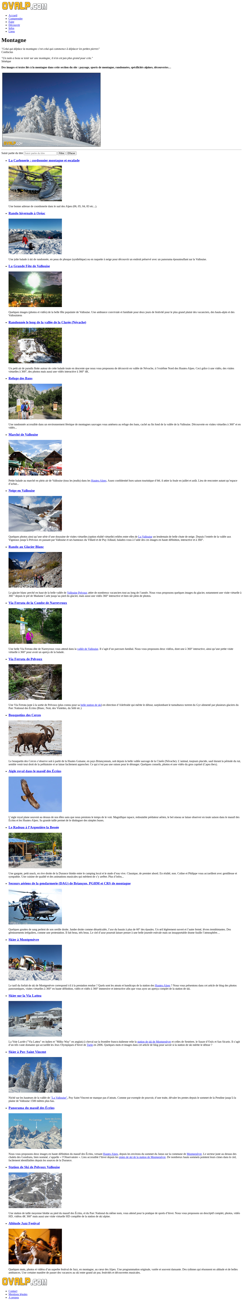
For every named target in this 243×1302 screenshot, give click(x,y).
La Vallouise (145, 536)
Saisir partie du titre (12, 153)
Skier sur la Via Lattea (25, 995)
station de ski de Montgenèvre (154, 1041)
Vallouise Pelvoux (77, 592)
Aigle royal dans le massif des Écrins (35, 771)
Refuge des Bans (20, 378)
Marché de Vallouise (23, 434)
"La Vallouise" (59, 1097)
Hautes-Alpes (98, 480)
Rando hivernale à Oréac (27, 213)
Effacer (71, 153)
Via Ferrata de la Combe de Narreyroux (38, 603)
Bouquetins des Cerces (25, 715)
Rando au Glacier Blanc (26, 547)
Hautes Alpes (110, 1153)
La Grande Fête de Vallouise (29, 266)
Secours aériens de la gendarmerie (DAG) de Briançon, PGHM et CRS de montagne (70, 883)
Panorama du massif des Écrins (31, 1108)
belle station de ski (91, 704)
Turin (90, 1044)
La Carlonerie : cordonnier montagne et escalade (44, 160)
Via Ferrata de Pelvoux (25, 659)
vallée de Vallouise (87, 648)
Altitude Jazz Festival (24, 1223)
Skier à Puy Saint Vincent (27, 1052)
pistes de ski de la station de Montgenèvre (142, 1157)
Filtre (61, 153)
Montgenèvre (194, 1153)
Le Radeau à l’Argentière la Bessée (34, 827)
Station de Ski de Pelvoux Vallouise (34, 1167)
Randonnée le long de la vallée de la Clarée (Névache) (47, 322)
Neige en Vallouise (22, 490)
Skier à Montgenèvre (24, 939)
